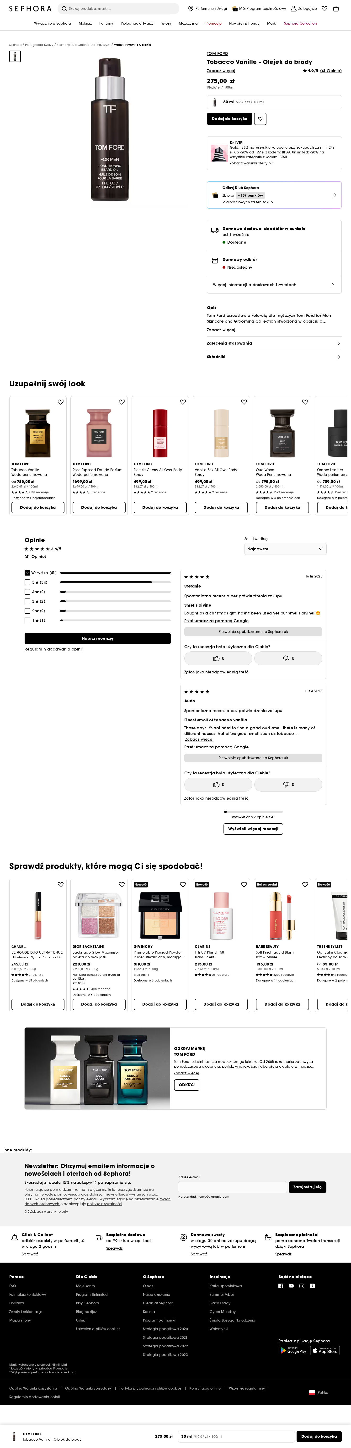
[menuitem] (207, 8)
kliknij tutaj (59, 1364)
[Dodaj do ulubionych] (60, 402)
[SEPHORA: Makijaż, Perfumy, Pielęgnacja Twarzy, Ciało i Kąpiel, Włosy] (30, 8)
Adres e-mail (189, 1177)
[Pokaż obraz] (15, 56)
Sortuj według (256, 539)
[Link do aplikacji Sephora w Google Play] (293, 1350)
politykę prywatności (104, 1204)
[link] (98, 638)
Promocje (60, 1368)
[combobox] (285, 549)
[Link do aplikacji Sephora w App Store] (325, 1350)
